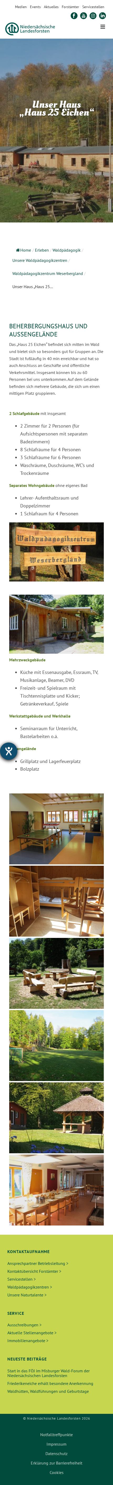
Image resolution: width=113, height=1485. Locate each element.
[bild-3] (56, 1117)
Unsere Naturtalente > (27, 1294)
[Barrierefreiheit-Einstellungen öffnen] (8, 751)
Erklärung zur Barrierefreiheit (56, 1463)
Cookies (57, 1472)
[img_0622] (56, 901)
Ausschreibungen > (24, 1324)
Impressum (56, 1444)
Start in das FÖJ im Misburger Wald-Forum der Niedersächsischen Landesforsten (48, 1373)
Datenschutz (56, 1453)
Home (25, 250)
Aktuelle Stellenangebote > (31, 1332)
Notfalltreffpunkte (56, 1434)
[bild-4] (56, 1190)
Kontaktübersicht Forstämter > (34, 1271)
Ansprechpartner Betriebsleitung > (37, 1263)
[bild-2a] (56, 1045)
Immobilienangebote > (27, 1340)
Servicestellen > (21, 1279)
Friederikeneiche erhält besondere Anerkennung (50, 1383)
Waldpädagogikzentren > (29, 1287)
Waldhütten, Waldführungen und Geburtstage (48, 1391)
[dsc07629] (56, 973)
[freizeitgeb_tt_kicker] (56, 828)
